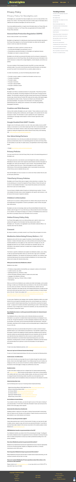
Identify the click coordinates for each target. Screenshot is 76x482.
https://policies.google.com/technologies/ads (20, 132)
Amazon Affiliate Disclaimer (59, 479)
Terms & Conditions (59, 475)
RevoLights (16, 474)
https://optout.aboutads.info (37, 387)
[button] (68, 2)
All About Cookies (13, 372)
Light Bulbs (55, 2)
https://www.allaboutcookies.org (34, 292)
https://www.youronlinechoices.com (25, 391)
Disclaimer (59, 477)
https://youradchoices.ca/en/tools (25, 392)
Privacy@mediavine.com (22, 464)
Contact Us (16, 478)
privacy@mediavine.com (18, 426)
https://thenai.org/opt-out (30, 389)
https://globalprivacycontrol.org (29, 396)
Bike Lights (63, 2)
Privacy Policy (59, 473)
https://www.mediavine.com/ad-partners (37, 347)
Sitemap (17, 480)
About (16, 476)
